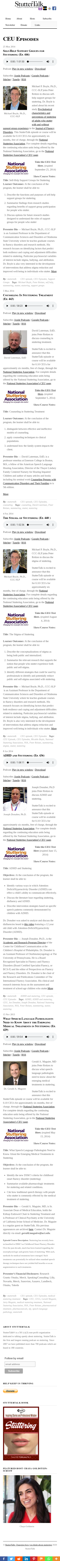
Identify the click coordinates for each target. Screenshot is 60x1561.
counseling (8, 505)
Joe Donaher (14, 1002)
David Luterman (39, 505)
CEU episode (26, 279)
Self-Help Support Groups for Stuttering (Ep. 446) (23, 52)
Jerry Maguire (9, 1302)
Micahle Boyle (37, 739)
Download (40, 68)
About (19, 18)
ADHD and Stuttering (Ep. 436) (23, 755)
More (54, 271)
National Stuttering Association (18, 372)
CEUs (37, 1299)
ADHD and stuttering (30, 996)
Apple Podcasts (22, 75)
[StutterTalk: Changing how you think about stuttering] (30, 8)
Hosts (32, 18)
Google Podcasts (40, 75)
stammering (8, 285)
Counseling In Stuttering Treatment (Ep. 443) (28, 297)
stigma (6, 746)
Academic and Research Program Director (24, 942)
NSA (26, 743)
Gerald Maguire (49, 1299)
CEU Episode (9, 739)
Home (8, 18)
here (31, 1229)
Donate (24, 24)
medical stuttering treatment (29, 1302)
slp (30, 1309)
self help (49, 282)
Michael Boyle (24, 282)
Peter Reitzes (38, 282)
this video (29, 924)
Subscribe (47, 18)
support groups (37, 285)
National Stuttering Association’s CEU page (29, 383)
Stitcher (7, 79)
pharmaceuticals (20, 1309)
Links (37, 24)
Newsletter (10, 24)
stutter (17, 285)
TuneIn (16, 79)
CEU (5, 1002)
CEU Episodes (40, 279)
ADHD (28, 999)
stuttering (25, 285)
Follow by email (14, 1358)
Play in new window (22, 68)
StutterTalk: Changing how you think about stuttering (28, 1545)
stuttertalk (11, 279)
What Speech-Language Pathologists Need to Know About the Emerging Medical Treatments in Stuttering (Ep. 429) (29, 1024)
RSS (23, 79)
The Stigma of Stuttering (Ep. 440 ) (27, 518)
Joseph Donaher (28, 1002)
